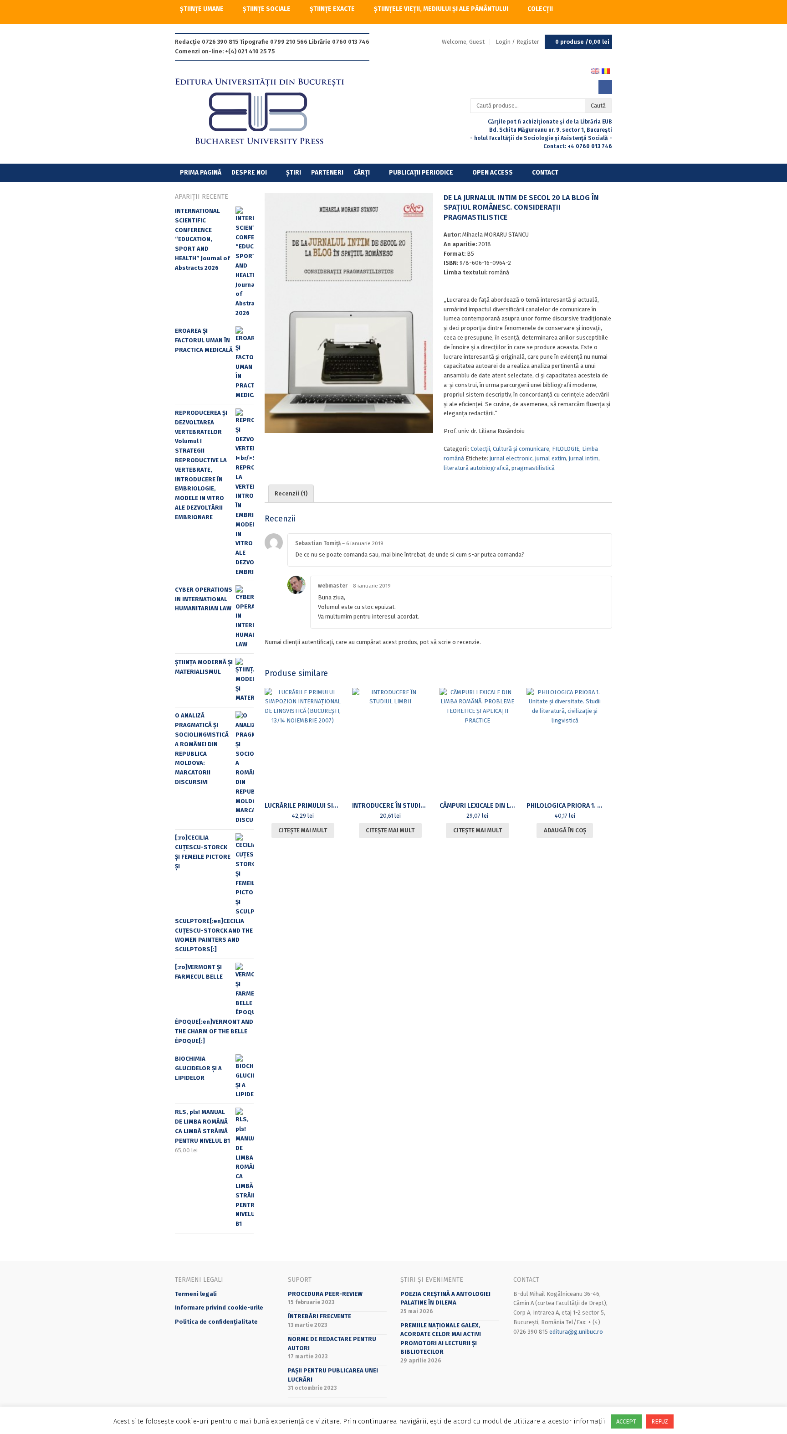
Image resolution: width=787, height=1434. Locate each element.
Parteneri (327, 172)
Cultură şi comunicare (521, 448)
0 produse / (582, 41)
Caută (598, 105)
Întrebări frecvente (319, 1316)
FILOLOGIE (565, 448)
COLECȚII (540, 9)
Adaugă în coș (565, 830)
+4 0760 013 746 (589, 146)
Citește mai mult (302, 830)
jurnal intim (583, 458)
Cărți (361, 172)
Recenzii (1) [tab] (291, 493)
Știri (293, 172)
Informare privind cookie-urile (219, 1307)
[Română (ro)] (606, 70)
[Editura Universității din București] (269, 112)
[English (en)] (595, 70)
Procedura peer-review (325, 1293)
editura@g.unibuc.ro (576, 1331)
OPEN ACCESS (492, 172)
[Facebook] (605, 87)
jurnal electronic (511, 458)
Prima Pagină (200, 172)
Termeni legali (196, 1293)
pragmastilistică (533, 467)
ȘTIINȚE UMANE (202, 9)
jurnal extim (550, 458)
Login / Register (517, 41)
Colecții (480, 448)
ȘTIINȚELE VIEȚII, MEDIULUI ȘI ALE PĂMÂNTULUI (441, 9)
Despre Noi (249, 172)
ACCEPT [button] (626, 1421)
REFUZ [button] (659, 1421)
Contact (545, 172)
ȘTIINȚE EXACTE (332, 9)
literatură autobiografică (476, 467)
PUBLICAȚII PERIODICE (421, 172)
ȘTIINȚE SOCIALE (267, 9)
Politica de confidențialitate (216, 1321)
